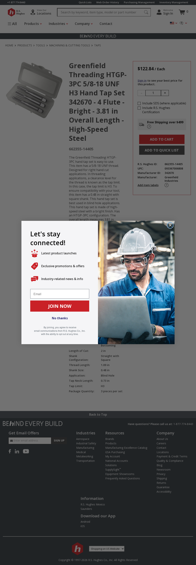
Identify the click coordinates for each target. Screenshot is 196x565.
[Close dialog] (170, 225)
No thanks (60, 318)
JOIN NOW (59, 306)
